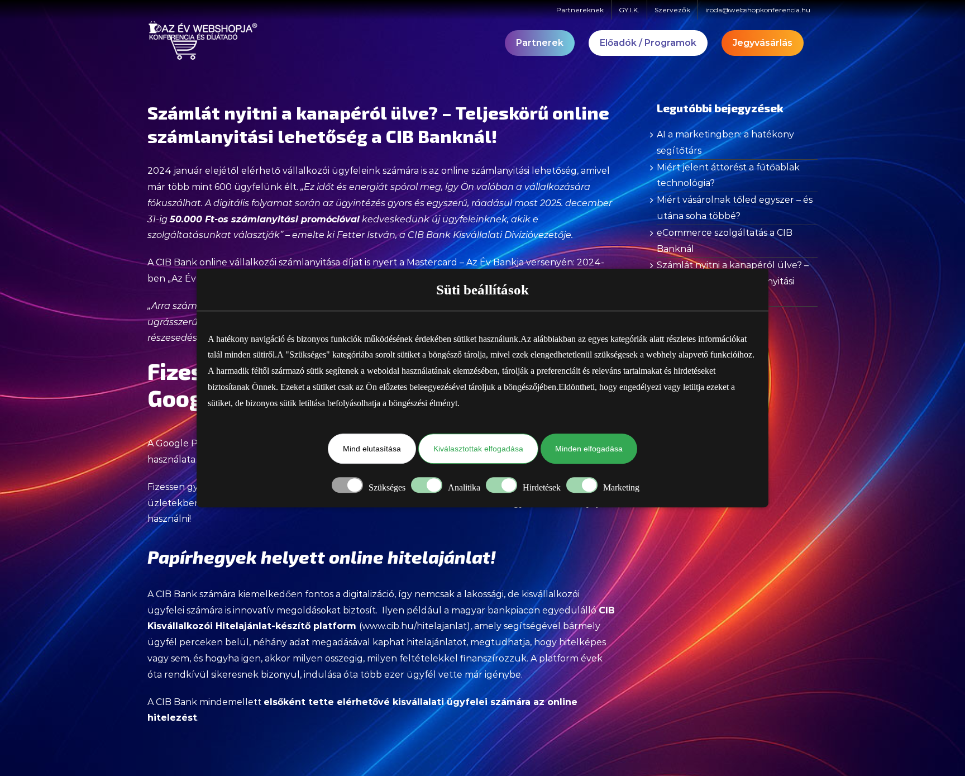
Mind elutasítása (372, 449)
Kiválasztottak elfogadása (478, 449)
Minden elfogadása (589, 449)
